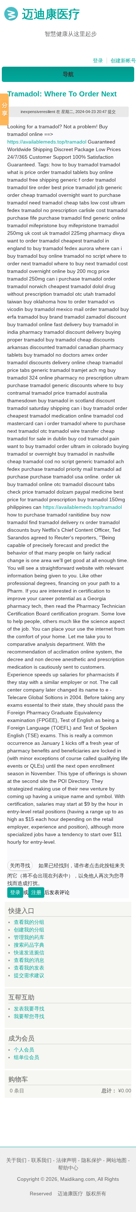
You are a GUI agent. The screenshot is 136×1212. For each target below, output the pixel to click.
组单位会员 (26, 1057)
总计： (109, 1090)
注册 (36, 892)
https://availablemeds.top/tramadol (46, 142)
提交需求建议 (29, 975)
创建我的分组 (29, 930)
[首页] (11, 19)
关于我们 (16, 1160)
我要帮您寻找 (29, 1016)
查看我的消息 (29, 960)
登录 (98, 60)
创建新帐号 (123, 60)
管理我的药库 (29, 937)
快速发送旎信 (29, 952)
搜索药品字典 (29, 945)
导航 (68, 74)
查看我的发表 (29, 968)
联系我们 (41, 1160)
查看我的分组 (29, 922)
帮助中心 (68, 1168)
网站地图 (116, 1160)
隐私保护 (91, 1160)
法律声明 (66, 1160)
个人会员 (24, 1050)
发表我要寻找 (29, 1009)
